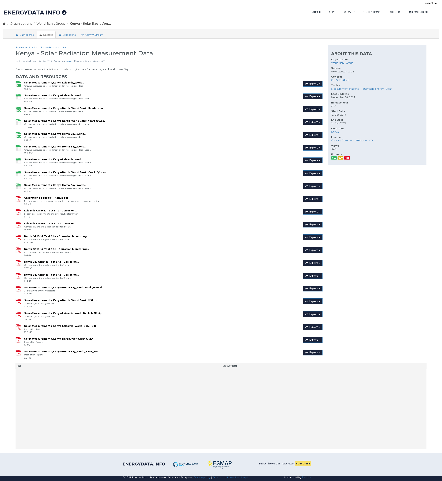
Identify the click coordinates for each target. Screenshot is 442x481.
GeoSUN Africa (340, 80)
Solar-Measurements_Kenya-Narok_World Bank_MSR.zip (61, 300)
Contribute (420, 12)
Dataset (47, 34)
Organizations (21, 24)
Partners (394, 12)
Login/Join (430, 3)
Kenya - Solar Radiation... (90, 24)
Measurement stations (27, 47)
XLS (334, 158)
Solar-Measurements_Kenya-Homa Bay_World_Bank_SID (61, 351)
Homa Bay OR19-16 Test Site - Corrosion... (51, 261)
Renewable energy (50, 47)
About (316, 12)
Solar (64, 47)
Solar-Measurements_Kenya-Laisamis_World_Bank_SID (60, 326)
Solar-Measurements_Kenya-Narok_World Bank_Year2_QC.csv (65, 172)
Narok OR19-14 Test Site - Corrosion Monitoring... (56, 236)
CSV (340, 158)
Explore (314, 83)
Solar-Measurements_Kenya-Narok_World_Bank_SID (58, 338)
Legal (244, 477)
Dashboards (26, 34)
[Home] (4, 24)
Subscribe (303, 463)
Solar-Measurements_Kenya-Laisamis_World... (54, 82)
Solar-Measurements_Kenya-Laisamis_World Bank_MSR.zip (63, 313)
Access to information (226, 477)
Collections (372, 12)
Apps (332, 12)
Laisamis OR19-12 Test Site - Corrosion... (50, 210)
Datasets (349, 12)
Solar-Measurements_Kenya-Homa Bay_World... (55, 133)
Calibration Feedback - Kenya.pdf (46, 197)
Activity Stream (93, 34)
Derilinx (306, 477)
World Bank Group (50, 24)
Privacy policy (202, 477)
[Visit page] (185, 464)
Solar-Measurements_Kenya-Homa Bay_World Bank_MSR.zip (63, 287)
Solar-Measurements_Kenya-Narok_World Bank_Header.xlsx (63, 108)
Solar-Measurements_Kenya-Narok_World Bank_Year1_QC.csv (64, 120)
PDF (347, 158)
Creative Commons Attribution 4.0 (352, 140)
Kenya (69, 61)
